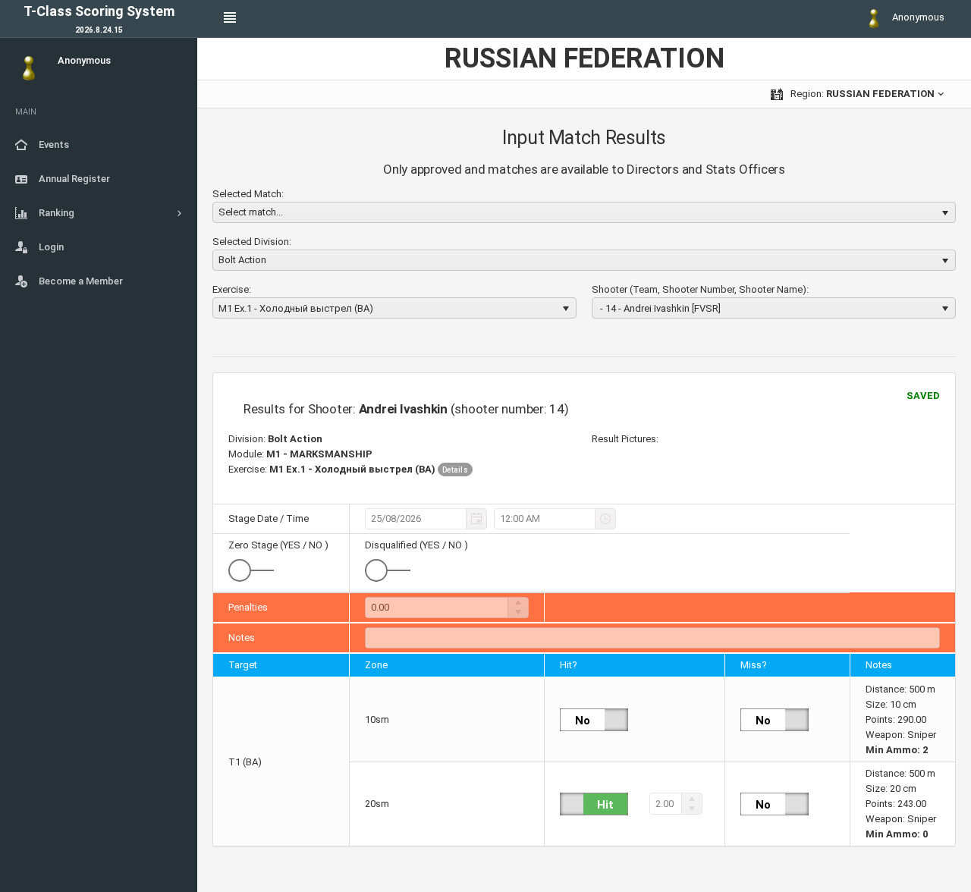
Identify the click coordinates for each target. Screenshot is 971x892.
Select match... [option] (250, 212)
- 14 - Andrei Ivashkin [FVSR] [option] (659, 308)
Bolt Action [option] (242, 259)
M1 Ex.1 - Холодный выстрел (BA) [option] (295, 308)
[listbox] (584, 212)
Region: (861, 93)
